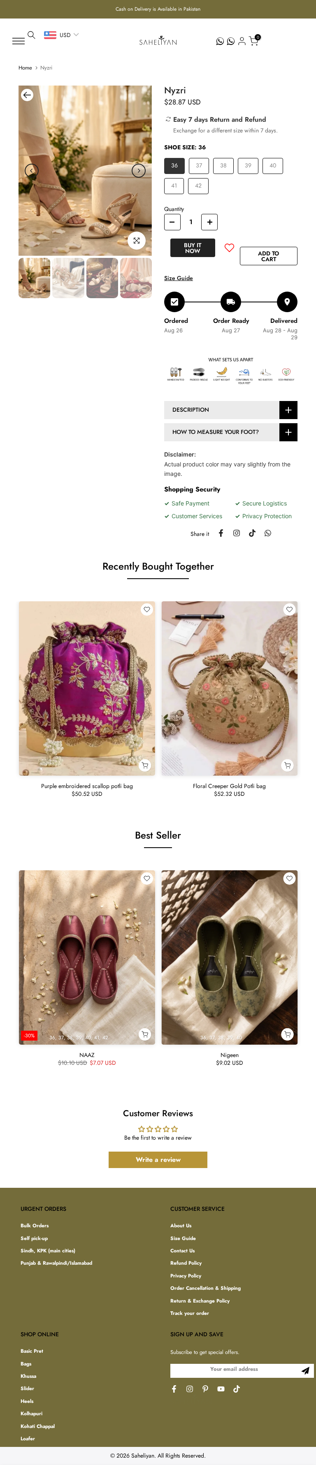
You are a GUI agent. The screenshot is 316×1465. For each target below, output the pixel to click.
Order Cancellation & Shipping (205, 1288)
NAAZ (86, 1055)
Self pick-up (34, 1238)
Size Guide (178, 278)
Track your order (189, 1313)
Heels (27, 1401)
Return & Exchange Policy (200, 1301)
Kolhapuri (31, 1413)
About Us (180, 1225)
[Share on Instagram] (236, 533)
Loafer (28, 1438)
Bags (26, 1364)
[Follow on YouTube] (221, 1389)
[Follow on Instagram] (189, 1389)
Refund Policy (186, 1263)
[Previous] (32, 171)
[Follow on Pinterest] (205, 1389)
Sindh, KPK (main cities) (48, 1250)
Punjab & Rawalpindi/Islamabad (56, 1263)
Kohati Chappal (38, 1426)
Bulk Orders (35, 1225)
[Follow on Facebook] (174, 1389)
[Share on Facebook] (221, 533)
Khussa (28, 1376)
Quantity (174, 209)
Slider (27, 1388)
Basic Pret (32, 1351)
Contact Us (182, 1250)
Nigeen (229, 1055)
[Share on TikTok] (252, 533)
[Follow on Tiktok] (236, 1389)
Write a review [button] (158, 1159)
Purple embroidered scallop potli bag (86, 786)
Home (25, 68)
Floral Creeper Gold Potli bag (229, 786)
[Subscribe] (305, 1371)
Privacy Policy (185, 1276)
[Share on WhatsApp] (268, 533)
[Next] (139, 171)
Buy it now (192, 248)
